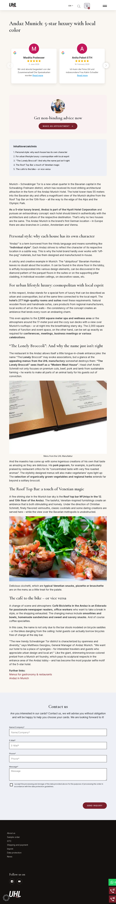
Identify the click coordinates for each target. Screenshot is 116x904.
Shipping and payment (17, 845)
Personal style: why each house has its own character (41, 152)
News (9, 856)
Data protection (14, 852)
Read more (38, 75)
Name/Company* (16, 727)
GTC (9, 841)
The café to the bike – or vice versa (33, 169)
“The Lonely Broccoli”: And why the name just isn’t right (43, 160)
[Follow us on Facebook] (12, 881)
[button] (106, 65)
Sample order (13, 837)
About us (11, 833)
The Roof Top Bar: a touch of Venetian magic (38, 165)
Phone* (12, 753)
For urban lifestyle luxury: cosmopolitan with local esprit (42, 156)
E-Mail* (12, 740)
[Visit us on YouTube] (19, 881)
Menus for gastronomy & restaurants (30, 674)
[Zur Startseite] (12, 5)
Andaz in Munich (19, 678)
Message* (13, 766)
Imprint (10, 849)
